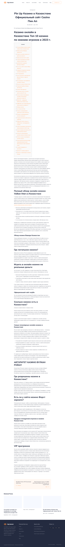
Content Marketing (37, 528)
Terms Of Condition (51, 544)
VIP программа (20, 73)
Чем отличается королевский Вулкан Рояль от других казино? (23, 77)
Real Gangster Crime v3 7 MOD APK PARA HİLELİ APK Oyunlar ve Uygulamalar (41, 483)
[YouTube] (59, 528)
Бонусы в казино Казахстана (23, 84)
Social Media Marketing (38, 526)
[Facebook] (50, 528)
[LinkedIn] (53, 528)
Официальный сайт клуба (23, 57)
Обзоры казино (20, 107)
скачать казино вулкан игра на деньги (23, 205)
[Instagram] (56, 528)
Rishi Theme (21, 544)
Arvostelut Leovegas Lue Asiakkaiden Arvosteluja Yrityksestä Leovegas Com (10, 511)
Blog (50, 2)
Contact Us (56, 2)
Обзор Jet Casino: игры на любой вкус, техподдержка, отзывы (23, 123)
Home (23, 2)
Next (46, 486)
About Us (28, 2)
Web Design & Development (39, 531)
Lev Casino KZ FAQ (21, 108)
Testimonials (45, 2)
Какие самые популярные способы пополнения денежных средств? (23, 96)
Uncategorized (32, 9)
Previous (19, 485)
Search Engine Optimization (39, 533)
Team (40, 2)
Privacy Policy (58, 544)
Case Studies (34, 2)
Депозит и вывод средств (23, 150)
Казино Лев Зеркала (21, 89)
